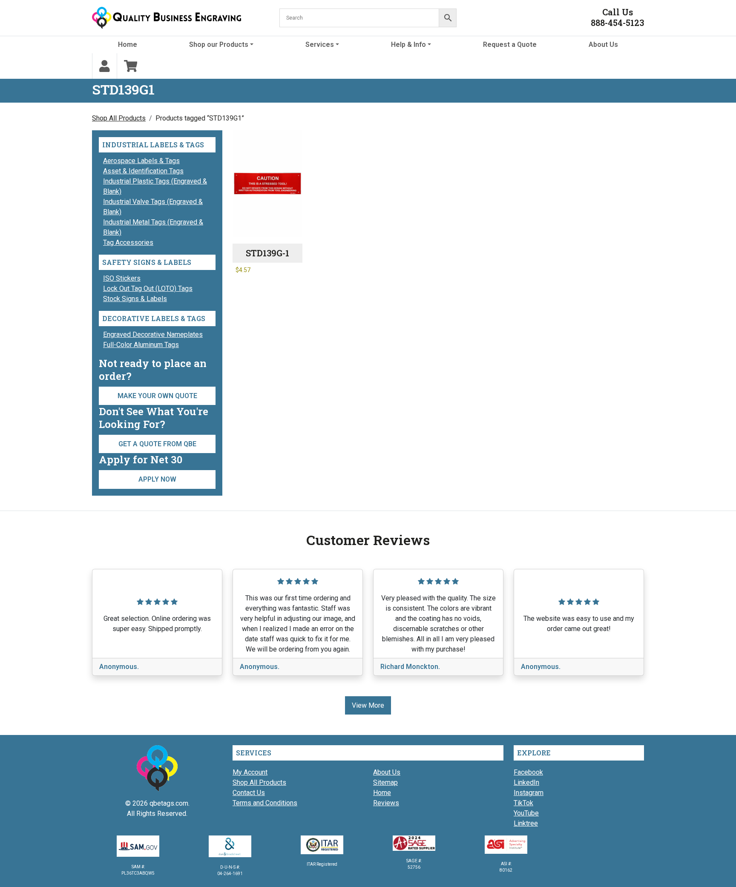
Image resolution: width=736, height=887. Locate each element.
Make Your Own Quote (157, 396)
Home (127, 44)
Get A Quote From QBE (157, 444)
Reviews (386, 803)
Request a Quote (510, 44)
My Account (250, 772)
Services (319, 44)
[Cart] (130, 66)
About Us (603, 44)
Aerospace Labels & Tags (141, 161)
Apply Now (157, 479)
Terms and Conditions (265, 803)
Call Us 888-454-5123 (617, 17)
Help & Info (408, 44)
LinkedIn (526, 782)
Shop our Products (218, 44)
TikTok (523, 803)
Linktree (526, 823)
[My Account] (104, 66)
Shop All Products (119, 118)
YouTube (526, 813)
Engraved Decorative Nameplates (153, 334)
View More (368, 705)
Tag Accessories (128, 242)
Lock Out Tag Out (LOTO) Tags (148, 288)
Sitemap (385, 782)
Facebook (528, 772)
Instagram (528, 793)
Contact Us (249, 793)
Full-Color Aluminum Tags (141, 345)
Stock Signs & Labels (135, 299)
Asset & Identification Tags (143, 171)
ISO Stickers (122, 278)
